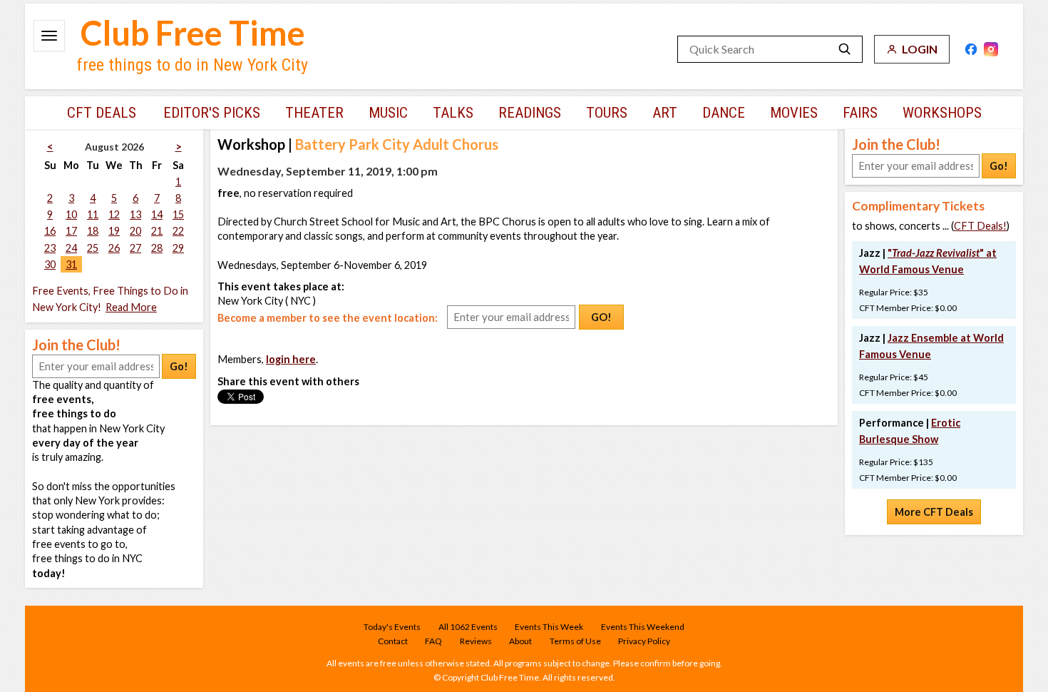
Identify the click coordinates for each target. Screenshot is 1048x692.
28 (157, 248)
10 (71, 214)
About (520, 641)
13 (135, 214)
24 (71, 248)
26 (114, 248)
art (664, 112)
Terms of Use (575, 641)
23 (50, 248)
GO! (601, 317)
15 (178, 214)
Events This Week (549, 626)
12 (114, 214)
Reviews (476, 641)
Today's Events (392, 626)
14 (157, 214)
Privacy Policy (644, 641)
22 (178, 231)
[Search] (844, 49)
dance (723, 112)
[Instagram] (991, 49)
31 (71, 264)
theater (314, 112)
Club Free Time (193, 33)
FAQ (433, 641)
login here (291, 359)
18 (92, 231)
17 (71, 231)
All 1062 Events (468, 626)
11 (92, 214)
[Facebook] (971, 49)
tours (606, 112)
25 (92, 248)
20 (135, 231)
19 (114, 231)
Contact (393, 641)
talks (453, 112)
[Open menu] (49, 35)
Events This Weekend (642, 626)
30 (50, 264)
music (388, 112)
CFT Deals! (980, 226)
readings (529, 112)
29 (178, 248)
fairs (860, 112)
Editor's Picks (211, 112)
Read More (131, 307)
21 (157, 231)
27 (135, 248)
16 (50, 231)
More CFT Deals (934, 512)
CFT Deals (101, 112)
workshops (942, 112)
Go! (179, 366)
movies (794, 112)
